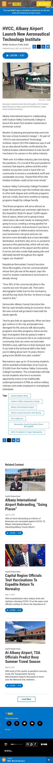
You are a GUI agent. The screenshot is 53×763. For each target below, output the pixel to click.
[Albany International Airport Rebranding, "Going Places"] (25, 480)
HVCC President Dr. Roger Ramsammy (26, 432)
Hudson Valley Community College (25, 401)
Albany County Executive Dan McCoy (26, 413)
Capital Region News (19, 396)
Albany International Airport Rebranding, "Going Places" (26, 504)
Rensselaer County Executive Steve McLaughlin (28, 425)
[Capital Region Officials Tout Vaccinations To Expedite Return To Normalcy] (25, 555)
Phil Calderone (17, 419)
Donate (44, 4)
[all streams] (49, 760)
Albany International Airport (22, 407)
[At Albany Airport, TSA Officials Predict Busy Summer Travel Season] (25, 632)
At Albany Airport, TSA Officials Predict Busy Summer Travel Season (22, 657)
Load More (26, 699)
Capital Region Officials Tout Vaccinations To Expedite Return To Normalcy (23, 582)
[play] (4, 760)
